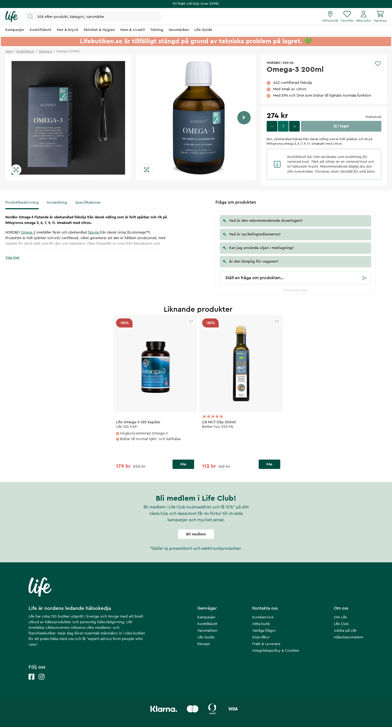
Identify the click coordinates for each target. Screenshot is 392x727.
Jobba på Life (345, 631)
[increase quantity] (294, 126)
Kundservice (263, 617)
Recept (203, 644)
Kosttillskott (207, 624)
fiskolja (94, 232)
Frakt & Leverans (266, 644)
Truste (303, 290)
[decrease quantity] (272, 126)
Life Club (341, 624)
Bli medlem (196, 534)
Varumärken (207, 631)
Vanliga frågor (264, 631)
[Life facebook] (31, 682)
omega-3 (45, 51)
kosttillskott (25, 51)
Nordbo (273, 62)
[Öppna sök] (93, 16)
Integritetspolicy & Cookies (275, 651)
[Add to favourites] (377, 63)
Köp (183, 464)
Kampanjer (206, 617)
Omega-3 (28, 232)
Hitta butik (261, 624)
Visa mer (12, 257)
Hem (8, 51)
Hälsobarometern (348, 637)
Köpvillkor (261, 637)
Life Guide (205, 637)
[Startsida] (11, 16)
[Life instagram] (42, 682)
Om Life (340, 617)
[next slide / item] (244, 117)
